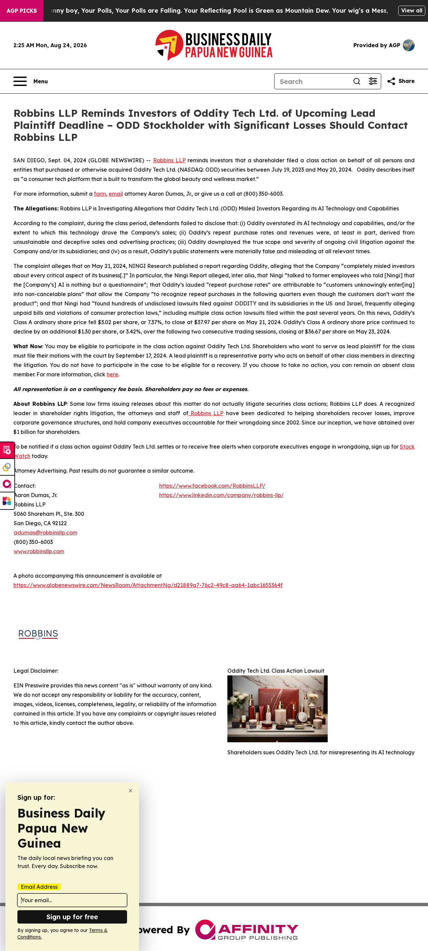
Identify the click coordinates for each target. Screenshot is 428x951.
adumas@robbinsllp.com (45, 532)
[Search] (357, 81)
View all (411, 10)
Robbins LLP (169, 160)
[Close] (130, 790)
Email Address (39, 886)
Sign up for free (72, 917)
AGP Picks (22, 10)
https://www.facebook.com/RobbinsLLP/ (212, 485)
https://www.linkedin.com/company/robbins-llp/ (221, 495)
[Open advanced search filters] (373, 81)
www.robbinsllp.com (39, 551)
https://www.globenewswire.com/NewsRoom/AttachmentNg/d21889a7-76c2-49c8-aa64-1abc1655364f (148, 585)
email (116, 193)
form (100, 193)
